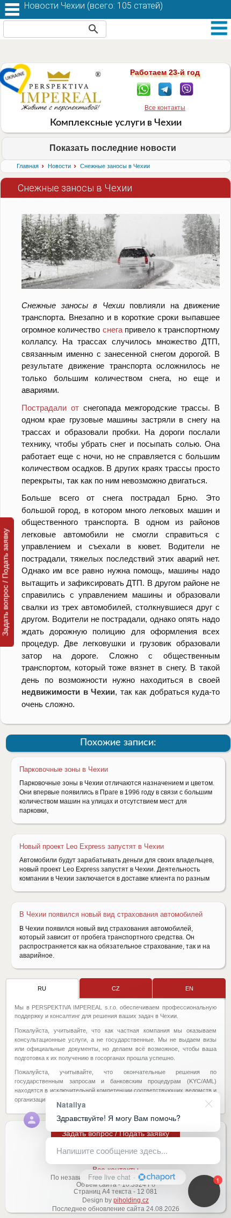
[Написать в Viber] (187, 88)
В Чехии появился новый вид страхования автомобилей (111, 914)
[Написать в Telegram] (165, 88)
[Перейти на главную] (61, 91)
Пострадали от (50, 407)
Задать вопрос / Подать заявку (115, 1133)
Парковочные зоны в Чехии (63, 769)
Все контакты (165, 108)
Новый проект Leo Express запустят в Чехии (91, 846)
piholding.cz (131, 1200)
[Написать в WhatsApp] (144, 88)
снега (112, 329)
